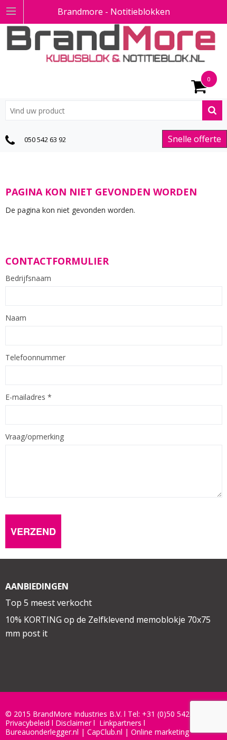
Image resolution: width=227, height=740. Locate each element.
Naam (15, 318)
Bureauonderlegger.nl (42, 732)
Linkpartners (120, 723)
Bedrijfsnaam (28, 278)
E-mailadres (28, 397)
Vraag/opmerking (34, 437)
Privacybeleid (27, 723)
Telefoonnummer (35, 357)
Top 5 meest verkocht (48, 602)
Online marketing (160, 732)
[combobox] (113, 110)
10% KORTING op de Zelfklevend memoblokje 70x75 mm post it (108, 626)
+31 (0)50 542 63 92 (176, 714)
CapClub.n (104, 732)
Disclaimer (73, 723)
